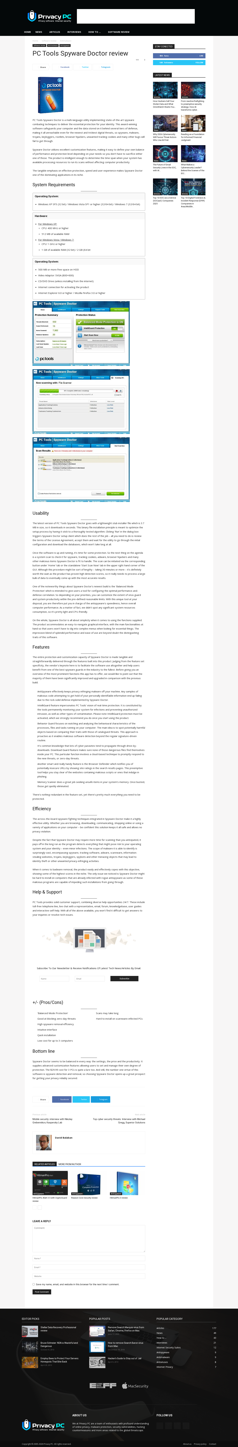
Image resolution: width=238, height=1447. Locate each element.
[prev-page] (35, 1207)
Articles (54, 31)
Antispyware (65, 45)
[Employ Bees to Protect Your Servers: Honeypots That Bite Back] (30, 1362)
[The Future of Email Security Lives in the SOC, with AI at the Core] (165, 153)
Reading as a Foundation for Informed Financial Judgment (192, 137)
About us (187, 1444)
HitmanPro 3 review (119, 1198)
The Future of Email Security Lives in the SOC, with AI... (164, 167)
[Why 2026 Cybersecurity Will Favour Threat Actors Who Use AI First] (165, 123)
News (38, 31)
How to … (94, 31)
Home (27, 31)
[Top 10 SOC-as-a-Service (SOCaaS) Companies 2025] (165, 186)
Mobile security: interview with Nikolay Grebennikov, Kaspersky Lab (52, 1121)
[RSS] (208, 2)
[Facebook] (197, 2)
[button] (212, 32)
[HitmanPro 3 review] (127, 1183)
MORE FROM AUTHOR (70, 1164)
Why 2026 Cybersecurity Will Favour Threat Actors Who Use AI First (164, 137)
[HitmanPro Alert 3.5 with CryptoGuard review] (50, 1183)
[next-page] (40, 1207)
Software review (119, 31)
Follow (199, 62)
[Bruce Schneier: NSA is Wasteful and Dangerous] (30, 1347)
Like (201, 55)
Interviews (74, 31)
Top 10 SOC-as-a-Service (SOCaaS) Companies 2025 (164, 201)
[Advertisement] (136, 16)
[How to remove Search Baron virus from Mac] (97, 1347)
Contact (212, 1444)
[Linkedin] (203, 2)
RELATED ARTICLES (44, 1164)
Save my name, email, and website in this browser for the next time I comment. (77, 1284)
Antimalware (53, 45)
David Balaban (63, 1137)
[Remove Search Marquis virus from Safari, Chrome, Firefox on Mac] (97, 1331)
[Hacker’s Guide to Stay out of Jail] (97, 1362)
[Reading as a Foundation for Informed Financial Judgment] (193, 123)
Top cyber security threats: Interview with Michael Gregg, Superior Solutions (119, 1121)
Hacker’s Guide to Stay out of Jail (124, 1358)
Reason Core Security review (84, 1198)
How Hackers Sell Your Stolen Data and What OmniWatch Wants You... (164, 104)
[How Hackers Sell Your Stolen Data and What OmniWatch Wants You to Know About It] (165, 90)
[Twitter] (213, 2)
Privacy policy (200, 1444)
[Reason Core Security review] (89, 1183)
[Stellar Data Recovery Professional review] (30, 1331)
